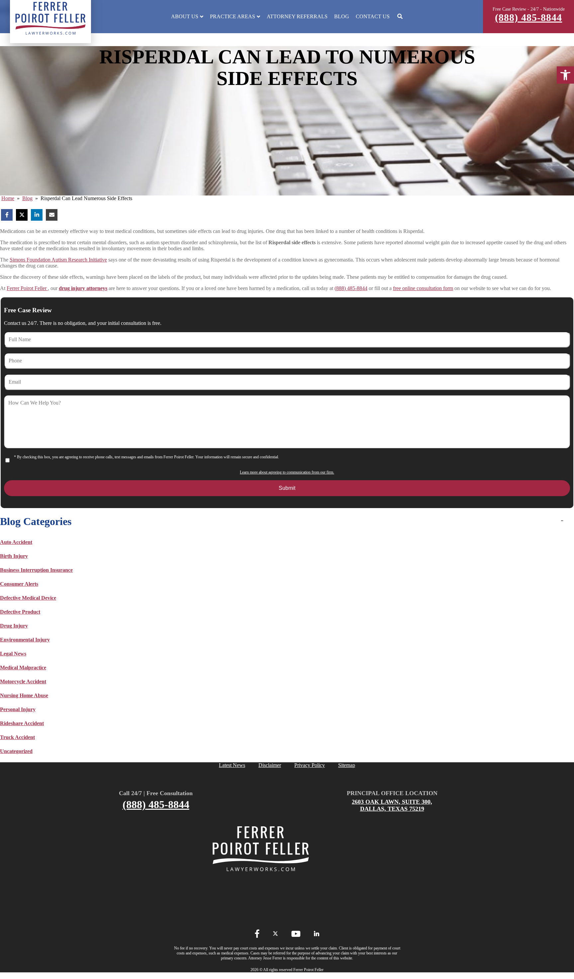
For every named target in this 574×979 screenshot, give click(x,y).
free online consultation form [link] (423, 288)
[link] (565, 75)
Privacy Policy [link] (309, 765)
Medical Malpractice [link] (23, 667)
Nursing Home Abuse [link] (24, 695)
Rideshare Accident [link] (22, 723)
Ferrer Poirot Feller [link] (27, 288)
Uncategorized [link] (16, 751)
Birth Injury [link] (14, 556)
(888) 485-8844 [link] (528, 17)
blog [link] (27, 198)
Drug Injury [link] (14, 626)
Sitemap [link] (346, 765)
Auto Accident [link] (16, 542)
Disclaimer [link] (269, 765)
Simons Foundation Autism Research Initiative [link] (58, 260)
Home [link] (7, 198)
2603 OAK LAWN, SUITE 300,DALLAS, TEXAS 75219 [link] (392, 805)
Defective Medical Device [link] (28, 598)
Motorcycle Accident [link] (23, 681)
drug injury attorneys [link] (83, 288)
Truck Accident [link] (17, 737)
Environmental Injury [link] (25, 639)
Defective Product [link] (20, 612)
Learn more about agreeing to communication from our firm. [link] (287, 472)
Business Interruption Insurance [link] (36, 570)
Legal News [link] (13, 653)
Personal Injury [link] (18, 709)
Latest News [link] (232, 765)
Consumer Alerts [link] (19, 584)
